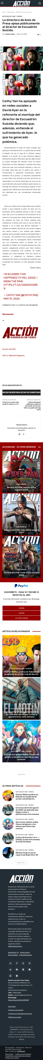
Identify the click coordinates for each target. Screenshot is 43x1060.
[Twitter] (23, 963)
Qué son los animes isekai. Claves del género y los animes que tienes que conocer (21, 757)
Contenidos (21, 484)
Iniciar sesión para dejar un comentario (21, 392)
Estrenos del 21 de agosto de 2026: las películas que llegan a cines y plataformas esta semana (21, 714)
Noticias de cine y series (24, 12)
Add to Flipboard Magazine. (13, 355)
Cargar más (21, 862)
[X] (23, 434)
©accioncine (7, 314)
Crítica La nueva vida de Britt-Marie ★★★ (10, 403)
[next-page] (7, 767)
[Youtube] (16, 969)
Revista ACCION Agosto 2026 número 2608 (21, 488)
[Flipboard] (23, 969)
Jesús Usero (10, 34)
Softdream (21, 1051)
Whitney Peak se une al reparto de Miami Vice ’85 (27, 854)
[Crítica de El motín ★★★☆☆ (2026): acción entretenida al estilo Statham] (8, 838)
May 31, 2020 (12, 298)
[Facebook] (16, 963)
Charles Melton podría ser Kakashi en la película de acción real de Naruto (21, 673)
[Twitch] (10, 976)
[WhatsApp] (10, 963)
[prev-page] (3, 767)
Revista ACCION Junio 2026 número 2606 (21, 573)
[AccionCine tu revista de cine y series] (21, 878)
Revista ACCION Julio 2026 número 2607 (21, 531)
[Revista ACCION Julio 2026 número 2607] (21, 514)
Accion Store (25, 952)
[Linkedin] (10, 969)
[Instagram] (19, 434)
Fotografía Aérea (25, 955)
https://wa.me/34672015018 (18, 1000)
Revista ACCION (9, 349)
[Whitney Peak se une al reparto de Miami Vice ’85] (8, 852)
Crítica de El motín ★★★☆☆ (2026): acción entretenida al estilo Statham (28, 839)
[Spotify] (16, 976)
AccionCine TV (13, 952)
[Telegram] (29, 969)
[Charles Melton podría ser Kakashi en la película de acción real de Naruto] (21, 656)
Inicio (4, 12)
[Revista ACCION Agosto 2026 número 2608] (21, 472)
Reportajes (11, 12)
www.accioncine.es (15, 946)
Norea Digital (13, 955)
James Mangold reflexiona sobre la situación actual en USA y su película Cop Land (32, 406)
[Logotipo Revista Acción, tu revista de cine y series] (21, 3)
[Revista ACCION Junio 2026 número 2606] (21, 557)
